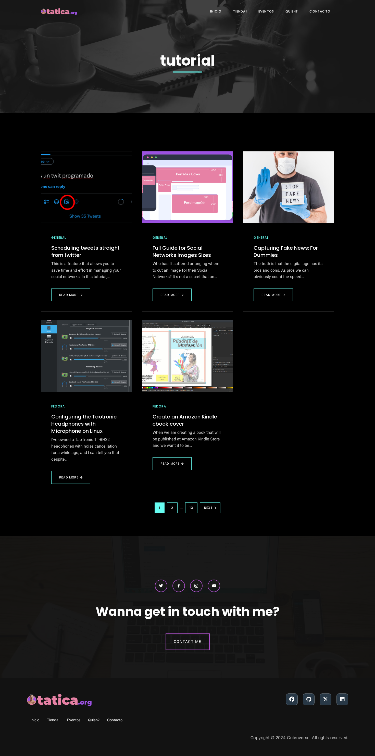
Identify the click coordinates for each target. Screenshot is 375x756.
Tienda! (240, 11)
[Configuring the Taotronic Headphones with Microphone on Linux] (86, 356)
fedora (58, 406)
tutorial (187, 60)
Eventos (266, 11)
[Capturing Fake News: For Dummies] (288, 187)
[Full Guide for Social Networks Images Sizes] (187, 187)
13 (191, 508)
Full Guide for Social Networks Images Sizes (182, 251)
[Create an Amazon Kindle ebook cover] (187, 356)
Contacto (319, 11)
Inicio (215, 11)
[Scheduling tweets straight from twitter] (86, 187)
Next (208, 508)
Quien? (291, 11)
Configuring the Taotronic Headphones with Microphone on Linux (84, 424)
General (58, 237)
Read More (70, 297)
